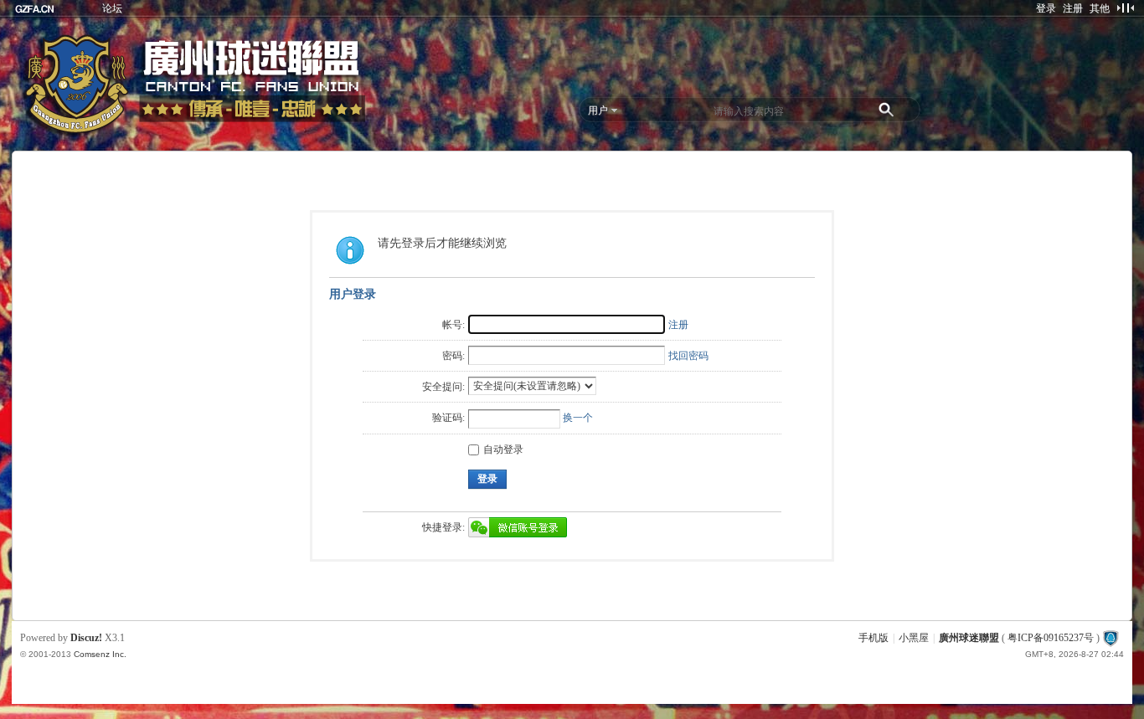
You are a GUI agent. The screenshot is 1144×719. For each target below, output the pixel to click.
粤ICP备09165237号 (1050, 638)
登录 (1046, 8)
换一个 (578, 418)
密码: (453, 356)
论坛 (112, 8)
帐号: (453, 325)
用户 (598, 110)
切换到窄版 (1125, 7)
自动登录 (503, 449)
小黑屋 (914, 638)
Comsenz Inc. (100, 654)
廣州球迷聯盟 (969, 638)
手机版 (873, 638)
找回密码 (688, 356)
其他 (1100, 8)
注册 (1073, 8)
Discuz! (86, 638)
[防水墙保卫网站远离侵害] (1110, 638)
